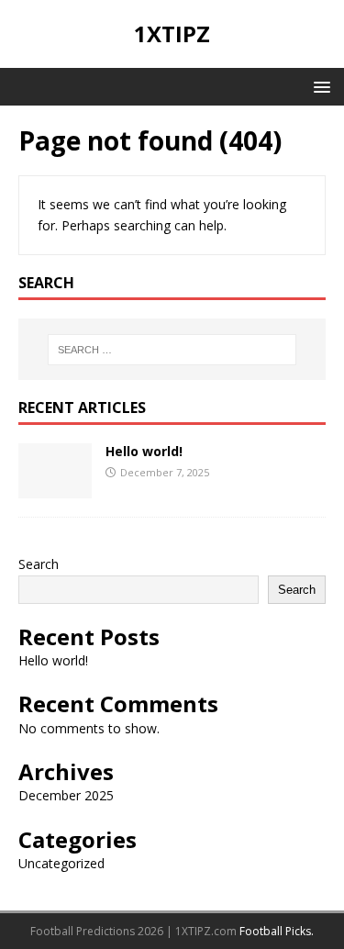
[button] (318, 86)
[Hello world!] (55, 488)
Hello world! (144, 451)
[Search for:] (172, 349)
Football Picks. (276, 931)
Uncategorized (61, 863)
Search (38, 564)
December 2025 (66, 795)
